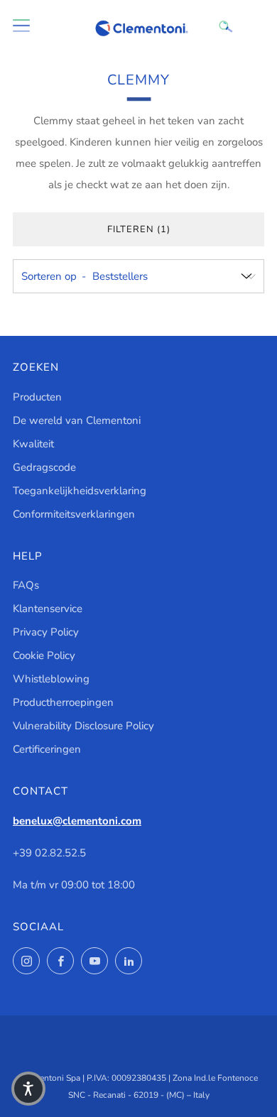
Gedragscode (44, 467)
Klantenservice (47, 608)
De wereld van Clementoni (77, 420)
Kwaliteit (33, 444)
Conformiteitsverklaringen (74, 514)
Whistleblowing (51, 679)
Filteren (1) (138, 229)
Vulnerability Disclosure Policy (83, 726)
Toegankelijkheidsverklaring (79, 491)
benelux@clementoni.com (77, 821)
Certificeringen (47, 749)
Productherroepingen (63, 702)
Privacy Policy (46, 632)
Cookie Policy (44, 655)
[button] (28, 1089)
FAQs (26, 585)
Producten (37, 397)
